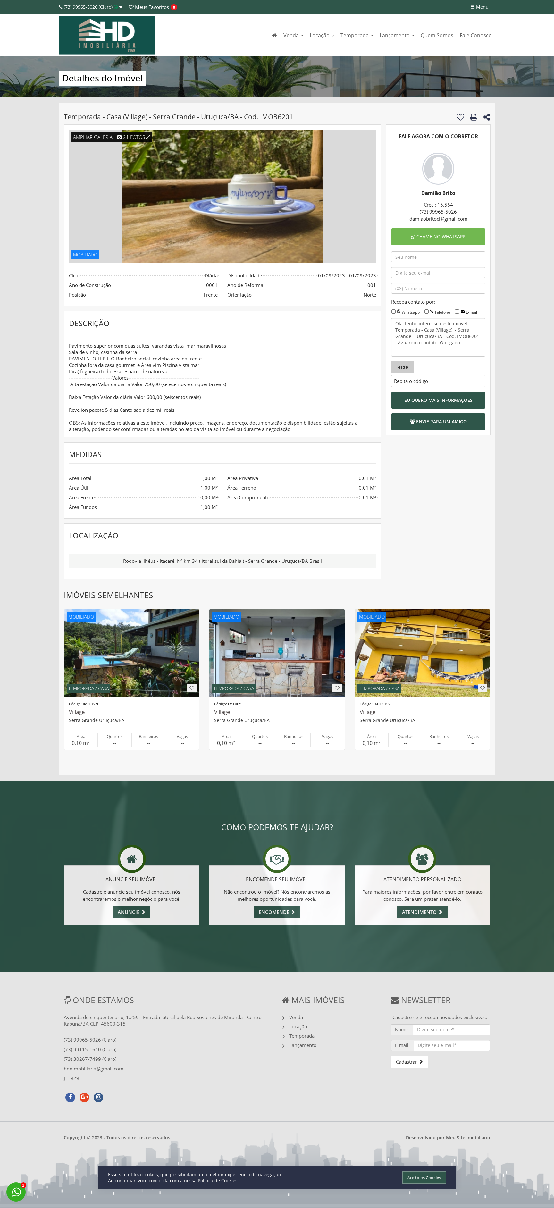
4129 (403, 367)
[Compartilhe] (486, 118)
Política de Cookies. (218, 1181)
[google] (84, 1096)
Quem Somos (437, 35)
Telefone (442, 312)
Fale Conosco (476, 35)
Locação (320, 35)
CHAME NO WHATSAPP (440, 236)
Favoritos (151, 7)
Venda (291, 35)
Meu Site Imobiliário (468, 1138)
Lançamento (395, 35)
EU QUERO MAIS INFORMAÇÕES (438, 400)
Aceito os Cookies (424, 1177)
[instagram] (98, 1096)
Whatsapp (411, 312)
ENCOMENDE (274, 912)
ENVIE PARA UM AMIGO (441, 421)
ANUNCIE (129, 912)
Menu (482, 7)
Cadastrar (407, 1062)
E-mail (471, 312)
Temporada (355, 35)
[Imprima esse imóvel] (473, 117)
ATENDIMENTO (420, 912)
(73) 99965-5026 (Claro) (88, 7)
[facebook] (70, 1096)
